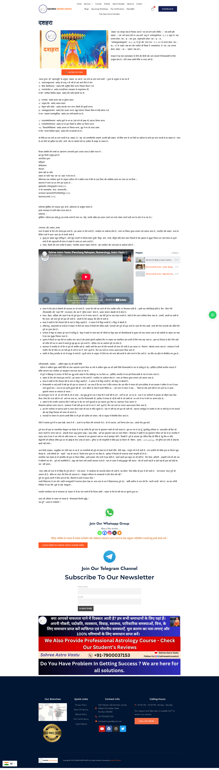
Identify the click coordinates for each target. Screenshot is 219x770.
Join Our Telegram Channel (109, 568)
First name (83, 587)
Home (79, 4)
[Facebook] (104, 533)
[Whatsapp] (99, 533)
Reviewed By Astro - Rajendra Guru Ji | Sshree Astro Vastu (169, 274)
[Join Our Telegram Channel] (109, 557)
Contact (139, 4)
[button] (212, 315)
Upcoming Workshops (99, 9)
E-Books (107, 4)
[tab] (157, 259)
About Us (130, 4)
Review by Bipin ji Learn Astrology (160, 260)
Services (87, 4)
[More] (119, 533)
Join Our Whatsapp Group (109, 523)
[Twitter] (123, 729)
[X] (114, 533)
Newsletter (130, 9)
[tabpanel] (86, 276)
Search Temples (118, 4)
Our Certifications (117, 9)
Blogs (87, 9)
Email (80, 597)
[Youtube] (102, 729)
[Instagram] (109, 533)
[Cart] (152, 9)
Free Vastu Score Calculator (109, 14)
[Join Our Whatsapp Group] (109, 512)
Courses (98, 4)
